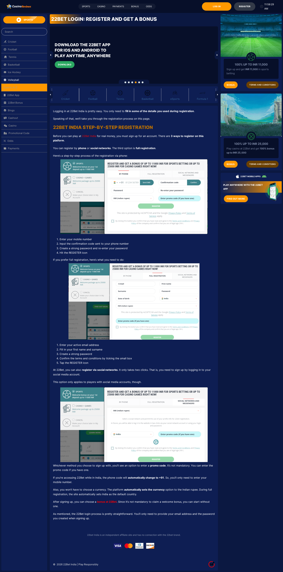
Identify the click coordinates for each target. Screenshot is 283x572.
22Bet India (89, 136)
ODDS (149, 6)
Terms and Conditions (262, 85)
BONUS (135, 6)
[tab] (125, 82)
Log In (216, 6)
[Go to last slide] (50, 95)
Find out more (236, 198)
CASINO (101, 6)
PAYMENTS (118, 6)
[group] (65, 95)
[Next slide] (217, 55)
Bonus (231, 85)
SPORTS (86, 6)
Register (244, 6)
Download (64, 64)
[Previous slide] (50, 55)
